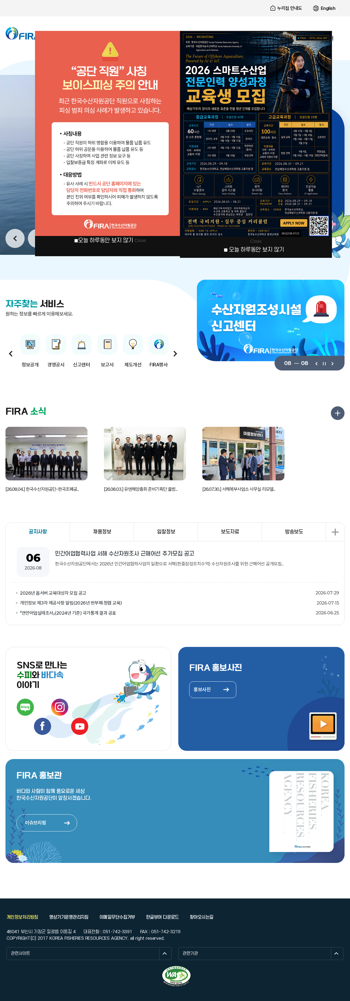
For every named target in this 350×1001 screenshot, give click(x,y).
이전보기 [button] (15, 238)
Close (140, 240)
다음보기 (332, 363)
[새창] (176, 976)
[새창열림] (25, 707)
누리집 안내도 (289, 8)
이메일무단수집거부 (117, 917)
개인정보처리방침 (22, 917)
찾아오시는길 (202, 917)
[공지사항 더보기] (335, 532)
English (328, 8)
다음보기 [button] (175, 353)
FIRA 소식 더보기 (338, 413)
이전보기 (316, 363)
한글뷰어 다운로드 (162, 917)
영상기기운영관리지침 (69, 917)
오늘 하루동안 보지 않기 (105, 240)
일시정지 (324, 363)
